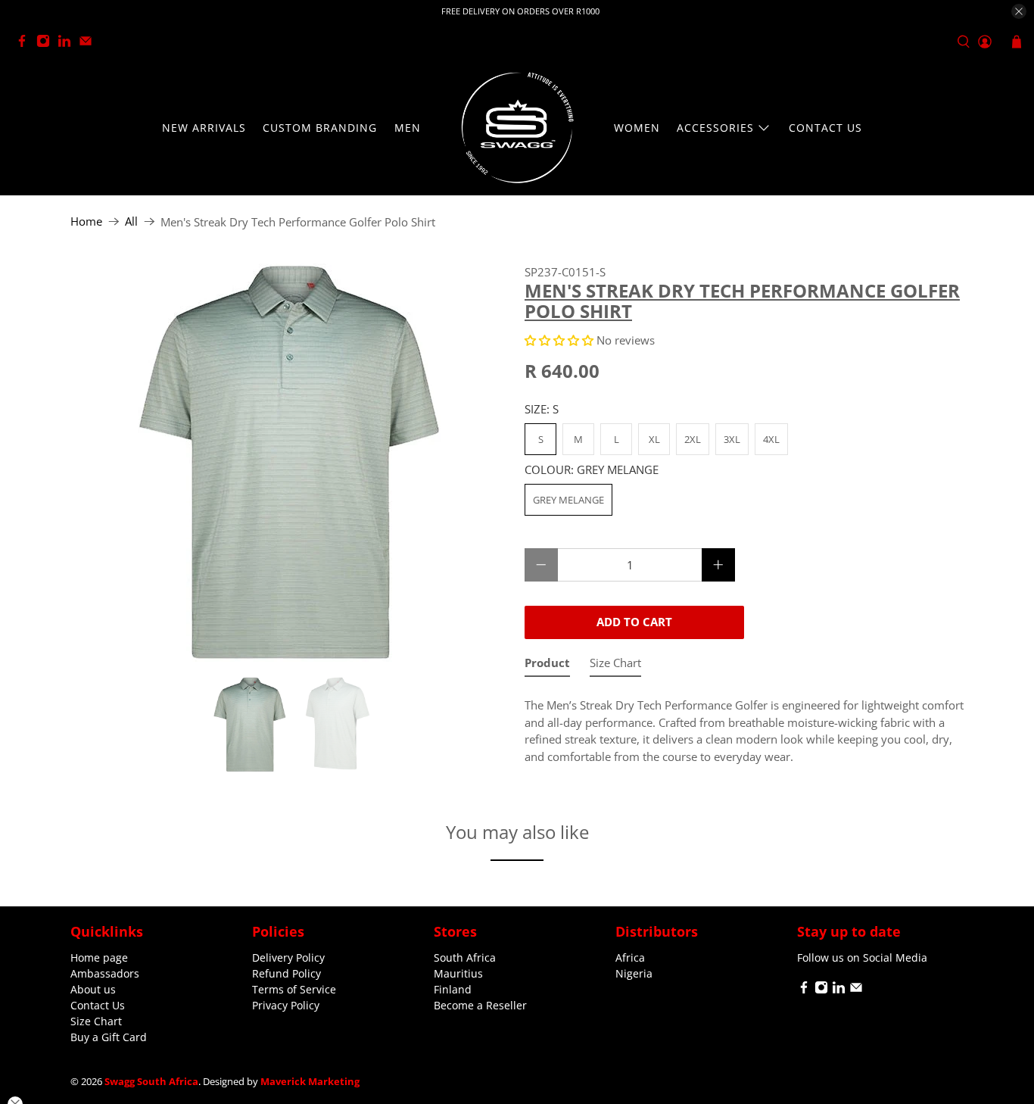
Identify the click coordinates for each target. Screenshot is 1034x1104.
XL (654, 439)
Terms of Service (294, 989)
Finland (453, 989)
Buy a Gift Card (108, 1037)
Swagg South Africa (151, 1081)
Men (407, 127)
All (131, 221)
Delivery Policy (288, 957)
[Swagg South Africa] (517, 127)
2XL (692, 439)
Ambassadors (104, 973)
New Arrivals (204, 127)
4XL (771, 439)
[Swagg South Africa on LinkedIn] (68, 43)
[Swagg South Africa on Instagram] (47, 43)
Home (86, 221)
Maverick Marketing (310, 1081)
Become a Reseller (480, 1005)
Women (637, 127)
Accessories (715, 127)
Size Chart (96, 1021)
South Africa (465, 957)
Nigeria (633, 973)
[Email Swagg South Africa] (89, 43)
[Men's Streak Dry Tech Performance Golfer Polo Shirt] (289, 463)
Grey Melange (568, 500)
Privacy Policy (285, 1005)
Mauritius (458, 973)
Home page (99, 957)
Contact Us (825, 127)
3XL (732, 439)
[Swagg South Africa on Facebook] (25, 43)
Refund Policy (286, 973)
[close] (1018, 11)
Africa (630, 957)
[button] (559, 340)
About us (93, 989)
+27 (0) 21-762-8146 (156, 42)
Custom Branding (320, 127)
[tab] (547, 666)
